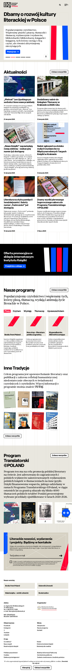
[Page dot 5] (28, 57)
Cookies (6, 655)
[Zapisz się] (60, 556)
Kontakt (39, 630)
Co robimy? (7, 642)
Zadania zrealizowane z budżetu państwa (50, 657)
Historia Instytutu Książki (45, 644)
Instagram (7, 628)
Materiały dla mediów (44, 646)
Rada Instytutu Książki (11, 646)
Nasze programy (42, 628)
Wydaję (28, 311)
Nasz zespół (8, 644)
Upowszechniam (55, 311)
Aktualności (41, 626)
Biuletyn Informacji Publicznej (47, 653)
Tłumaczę (39, 311)
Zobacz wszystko (12, 436)
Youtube (6, 632)
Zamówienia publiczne (44, 655)
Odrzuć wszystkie (42, 667)
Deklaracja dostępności (11, 657)
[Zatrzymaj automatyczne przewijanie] (46, 56)
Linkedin (6, 635)
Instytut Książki (11, 5)
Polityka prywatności (11, 653)
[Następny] (68, 513)
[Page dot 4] (23, 57)
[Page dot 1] (8, 57)
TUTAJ (39, 387)
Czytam (17, 311)
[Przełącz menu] (66, 5)
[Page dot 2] (13, 57)
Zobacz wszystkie (59, 72)
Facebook (7, 626)
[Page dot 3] (18, 57)
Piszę (7, 311)
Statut (39, 642)
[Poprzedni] (64, 513)
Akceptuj (26, 667)
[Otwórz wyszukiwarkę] (60, 5)
